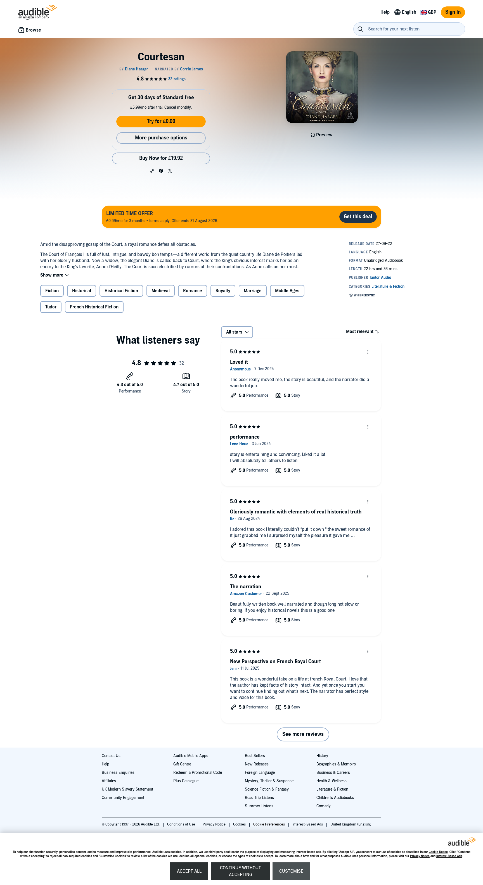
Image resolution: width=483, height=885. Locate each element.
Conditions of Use (181, 824)
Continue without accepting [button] (240, 871)
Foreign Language (260, 772)
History (322, 755)
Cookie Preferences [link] (269, 824)
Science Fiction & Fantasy (267, 789)
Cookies (240, 824)
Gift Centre (182, 764)
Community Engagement (123, 797)
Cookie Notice (438, 852)
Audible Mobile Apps (190, 755)
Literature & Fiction (332, 789)
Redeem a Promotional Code (197, 772)
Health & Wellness (331, 781)
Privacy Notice (420, 856)
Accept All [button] (189, 871)
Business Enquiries (118, 772)
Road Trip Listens (259, 797)
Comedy (323, 806)
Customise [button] (291, 871)
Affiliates (109, 781)
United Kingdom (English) (350, 824)
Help (105, 764)
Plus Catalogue (185, 781)
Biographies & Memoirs (336, 764)
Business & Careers (333, 772)
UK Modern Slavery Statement (127, 789)
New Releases (257, 764)
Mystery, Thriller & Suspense (269, 781)
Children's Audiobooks (335, 797)
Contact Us (111, 755)
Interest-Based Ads (449, 856)
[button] (152, 171)
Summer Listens (259, 806)
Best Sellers (255, 755)
